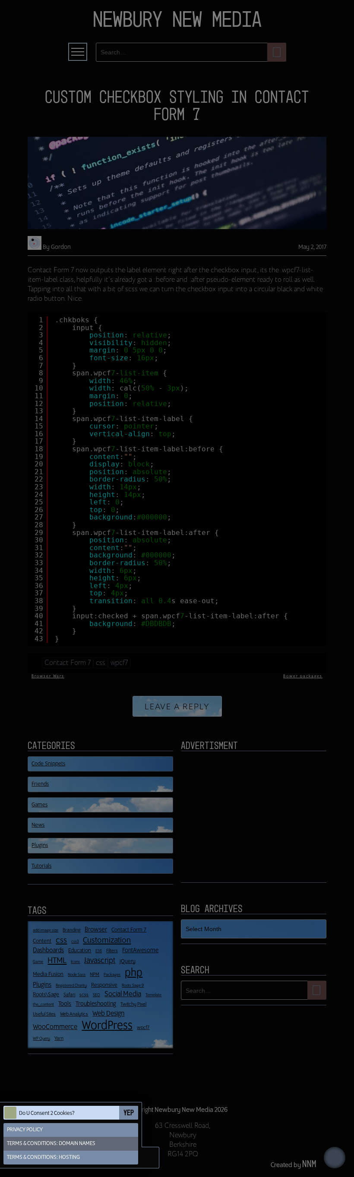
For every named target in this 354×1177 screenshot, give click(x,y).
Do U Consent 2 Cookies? (47, 1113)
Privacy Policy (25, 1130)
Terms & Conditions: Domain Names (51, 1143)
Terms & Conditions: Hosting (43, 1157)
